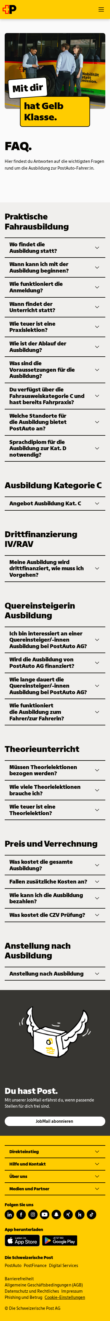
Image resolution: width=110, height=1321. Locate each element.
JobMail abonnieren (54, 1121)
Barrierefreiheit (19, 1278)
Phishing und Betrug (23, 1297)
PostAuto (13, 1265)
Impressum (71, 1291)
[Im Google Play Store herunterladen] (59, 1240)
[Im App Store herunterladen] (22, 1240)
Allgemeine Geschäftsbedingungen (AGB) (44, 1285)
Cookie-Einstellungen (65, 1297)
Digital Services (63, 1265)
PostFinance (35, 1265)
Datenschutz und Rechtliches (32, 1291)
